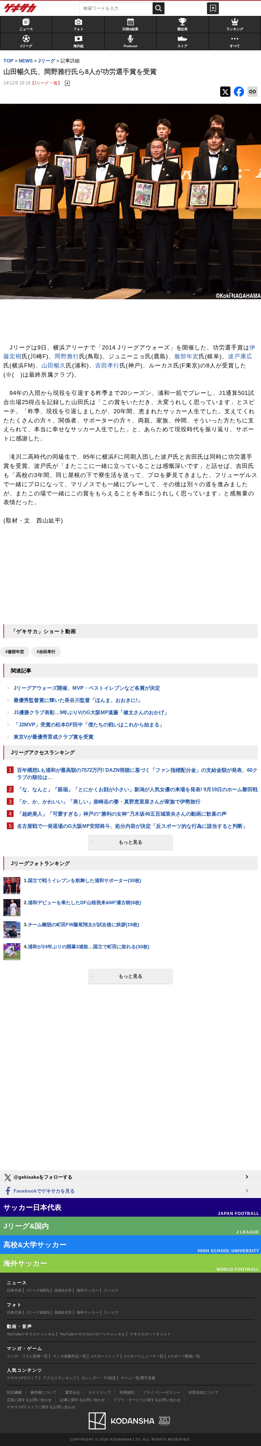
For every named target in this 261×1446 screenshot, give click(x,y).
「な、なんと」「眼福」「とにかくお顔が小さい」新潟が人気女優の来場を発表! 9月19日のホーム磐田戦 (137, 789)
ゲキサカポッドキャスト (150, 1334)
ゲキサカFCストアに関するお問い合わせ (41, 1407)
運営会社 (72, 1392)
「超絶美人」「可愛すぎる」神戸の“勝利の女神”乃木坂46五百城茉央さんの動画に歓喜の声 (122, 814)
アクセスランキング (59, 1378)
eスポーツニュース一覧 (143, 1356)
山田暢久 (53, 365)
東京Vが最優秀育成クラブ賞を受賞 (53, 737)
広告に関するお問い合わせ (29, 1400)
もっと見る (130, 842)
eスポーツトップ (105, 1356)
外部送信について (204, 1392)
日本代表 (14, 1290)
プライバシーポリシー (161, 1392)
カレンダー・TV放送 (98, 1378)
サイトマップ (99, 1392)
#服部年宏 (14, 651)
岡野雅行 (67, 356)
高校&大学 (63, 1290)
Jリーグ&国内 (38, 1290)
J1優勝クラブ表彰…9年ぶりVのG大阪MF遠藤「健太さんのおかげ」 (91, 712)
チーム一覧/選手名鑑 (138, 1378)
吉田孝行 (107, 365)
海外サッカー (87, 1290)
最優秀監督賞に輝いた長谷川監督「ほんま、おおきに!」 (78, 700)
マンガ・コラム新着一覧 (27, 1356)
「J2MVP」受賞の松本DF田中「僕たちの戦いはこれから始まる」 (89, 724)
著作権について (43, 1392)
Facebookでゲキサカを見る (43, 1191)
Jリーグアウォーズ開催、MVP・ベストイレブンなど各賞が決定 (87, 688)
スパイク (111, 1290)
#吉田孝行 (46, 651)
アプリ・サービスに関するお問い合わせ (147, 1400)
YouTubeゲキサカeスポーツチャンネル (92, 1334)
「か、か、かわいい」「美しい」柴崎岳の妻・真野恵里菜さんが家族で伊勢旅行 (109, 801)
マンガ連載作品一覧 (69, 1356)
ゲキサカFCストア (22, 1378)
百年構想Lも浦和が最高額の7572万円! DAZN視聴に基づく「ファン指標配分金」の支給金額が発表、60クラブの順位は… (137, 773)
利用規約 (126, 1392)
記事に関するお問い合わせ (82, 1400)
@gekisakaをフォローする (42, 1177)
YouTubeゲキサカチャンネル (31, 1334)
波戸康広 (240, 356)
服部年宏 (186, 356)
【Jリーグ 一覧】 (46, 83)
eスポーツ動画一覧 (184, 1356)
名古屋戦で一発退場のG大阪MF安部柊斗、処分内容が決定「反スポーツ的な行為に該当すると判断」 (132, 826)
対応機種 (14, 1392)
